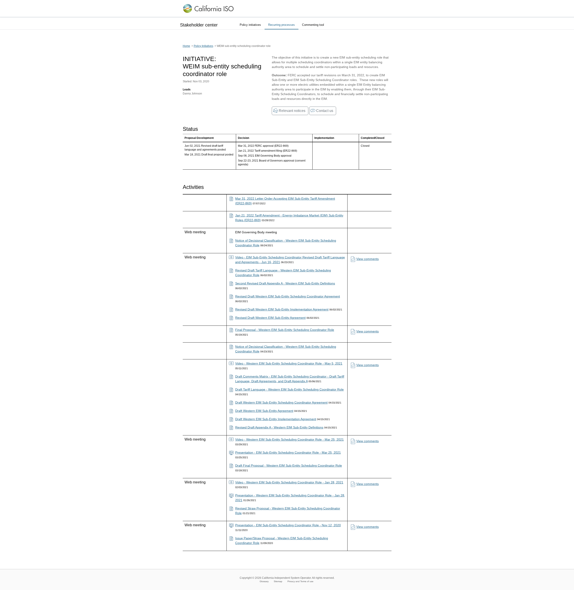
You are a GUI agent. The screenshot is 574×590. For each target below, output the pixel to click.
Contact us (324, 111)
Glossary (264, 581)
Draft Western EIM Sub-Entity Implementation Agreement (275, 419)
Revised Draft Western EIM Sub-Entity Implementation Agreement (281, 309)
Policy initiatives (250, 24)
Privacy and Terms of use (300, 581)
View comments (367, 259)
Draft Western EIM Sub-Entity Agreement (264, 411)
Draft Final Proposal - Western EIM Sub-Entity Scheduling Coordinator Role (288, 465)
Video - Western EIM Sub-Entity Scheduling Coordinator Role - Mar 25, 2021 (289, 439)
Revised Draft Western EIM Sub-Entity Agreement (270, 317)
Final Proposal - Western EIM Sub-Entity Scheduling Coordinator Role (284, 330)
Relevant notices (292, 111)
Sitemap (278, 581)
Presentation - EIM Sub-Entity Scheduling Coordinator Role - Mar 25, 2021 (288, 452)
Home (186, 46)
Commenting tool (313, 24)
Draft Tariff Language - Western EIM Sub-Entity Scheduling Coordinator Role (289, 389)
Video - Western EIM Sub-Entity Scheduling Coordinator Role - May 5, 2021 (288, 363)
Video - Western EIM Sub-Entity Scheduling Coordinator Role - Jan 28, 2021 (289, 482)
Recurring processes (281, 24)
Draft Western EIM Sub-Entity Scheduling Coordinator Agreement (281, 402)
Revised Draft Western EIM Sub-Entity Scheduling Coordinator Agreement (287, 296)
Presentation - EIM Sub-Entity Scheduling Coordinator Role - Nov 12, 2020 (288, 525)
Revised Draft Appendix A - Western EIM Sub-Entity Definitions (279, 427)
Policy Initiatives (203, 46)
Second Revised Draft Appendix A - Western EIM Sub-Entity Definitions (285, 283)
